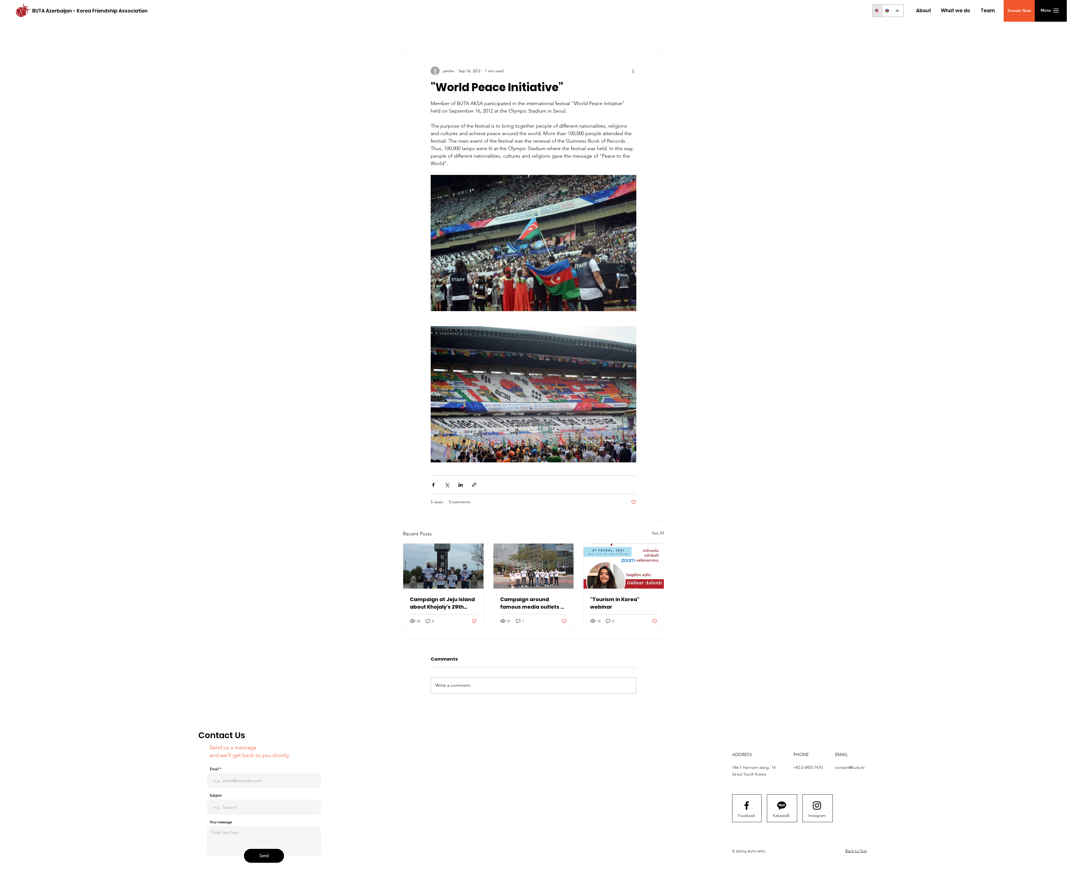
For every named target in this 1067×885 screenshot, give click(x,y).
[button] (1019, 11)
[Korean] (898, 11)
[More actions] (633, 71)
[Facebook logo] (746, 805)
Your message (221, 822)
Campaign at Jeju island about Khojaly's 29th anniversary (442, 603)
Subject (215, 795)
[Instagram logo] (816, 805)
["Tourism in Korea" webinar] (624, 566)
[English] (878, 11)
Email (214, 769)
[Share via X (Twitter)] (447, 484)
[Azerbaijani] (888, 11)
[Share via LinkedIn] (460, 484)
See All (658, 533)
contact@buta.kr (850, 767)
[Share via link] (474, 484)
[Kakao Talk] (781, 805)
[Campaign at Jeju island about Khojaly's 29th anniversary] (443, 566)
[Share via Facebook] (433, 484)
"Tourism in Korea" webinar (614, 603)
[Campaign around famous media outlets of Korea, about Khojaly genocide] (533, 566)
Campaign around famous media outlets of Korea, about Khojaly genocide (533, 603)
